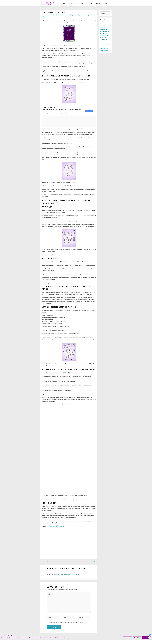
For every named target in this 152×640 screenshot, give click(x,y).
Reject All (137, 637)
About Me (73, 3)
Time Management (87, 15)
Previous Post (44, 561)
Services (98, 3)
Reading (81, 15)
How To (74, 15)
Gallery (89, 3)
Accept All (146, 637)
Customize (128, 637)
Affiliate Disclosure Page (63, 22)
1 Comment (44, 15)
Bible (57, 15)
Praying (78, 15)
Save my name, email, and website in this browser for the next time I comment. (66, 622)
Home (65, 3)
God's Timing (70, 15)
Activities (53, 15)
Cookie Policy (66, 637)
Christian (65, 15)
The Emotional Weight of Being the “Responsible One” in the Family (104, 31)
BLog (59, 15)
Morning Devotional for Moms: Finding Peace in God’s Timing (65, 574)
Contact (107, 3)
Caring (62, 15)
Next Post (94, 561)
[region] (76, 636)
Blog (81, 3)
